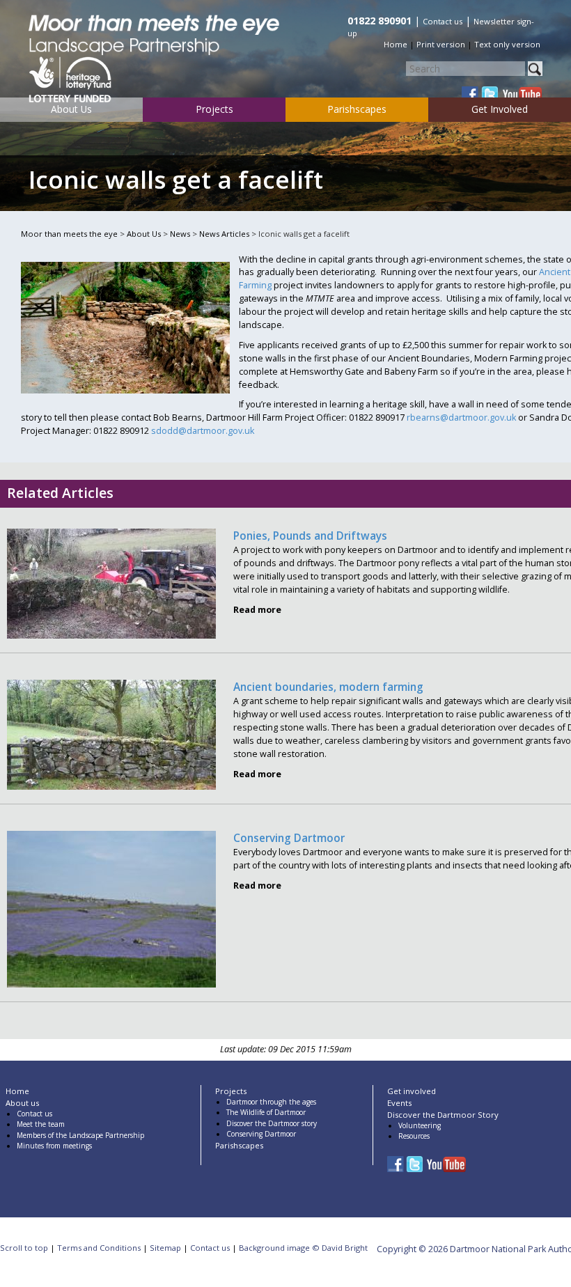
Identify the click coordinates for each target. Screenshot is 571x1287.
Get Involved (499, 109)
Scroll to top (24, 1247)
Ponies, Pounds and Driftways (310, 536)
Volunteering (419, 1125)
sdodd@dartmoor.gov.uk (202, 431)
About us (22, 1103)
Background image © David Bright (303, 1247)
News (180, 233)
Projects (214, 109)
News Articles (224, 233)
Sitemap (165, 1247)
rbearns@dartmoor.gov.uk (461, 417)
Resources (414, 1136)
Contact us (442, 21)
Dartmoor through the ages (271, 1102)
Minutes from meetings (54, 1145)
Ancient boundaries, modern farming (328, 687)
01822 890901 (379, 20)
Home (395, 44)
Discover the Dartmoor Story (443, 1114)
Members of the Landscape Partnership (80, 1135)
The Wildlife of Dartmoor (266, 1112)
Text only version (507, 44)
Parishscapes (356, 109)
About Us (71, 109)
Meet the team (41, 1124)
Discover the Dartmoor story (271, 1123)
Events (399, 1103)
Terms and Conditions (99, 1247)
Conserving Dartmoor (289, 838)
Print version (440, 44)
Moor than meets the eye (69, 233)
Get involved (411, 1091)
